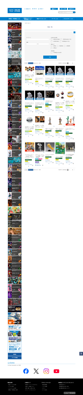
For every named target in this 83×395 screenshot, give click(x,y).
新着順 (40, 63)
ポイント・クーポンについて (30, 389)
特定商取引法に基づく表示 (64, 386)
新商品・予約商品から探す (13, 389)
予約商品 (52, 50)
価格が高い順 (36, 63)
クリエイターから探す (12, 388)
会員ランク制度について (29, 386)
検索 (50, 57)
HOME (26, 23)
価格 (27, 42)
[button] (74, 63)
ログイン (43, 388)
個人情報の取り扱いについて (64, 388)
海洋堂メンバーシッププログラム (31, 384)
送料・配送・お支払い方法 (30, 388)
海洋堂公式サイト (62, 384)
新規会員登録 (44, 384)
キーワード (28, 37)
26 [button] (72, 63)
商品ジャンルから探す (12, 384)
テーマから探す (11, 386)
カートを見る (44, 389)
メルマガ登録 (44, 386)
